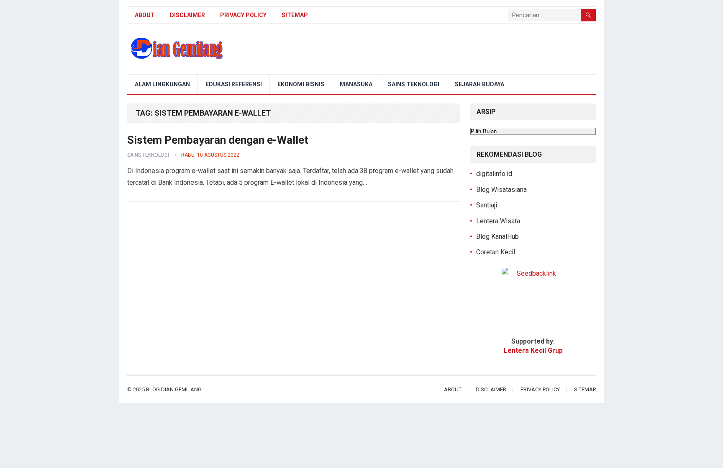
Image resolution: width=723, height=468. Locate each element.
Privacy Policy (243, 15)
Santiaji (486, 205)
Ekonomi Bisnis (300, 84)
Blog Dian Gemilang (174, 389)
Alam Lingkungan (162, 84)
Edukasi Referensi (233, 84)
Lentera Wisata (498, 221)
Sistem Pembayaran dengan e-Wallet (217, 140)
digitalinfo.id (494, 174)
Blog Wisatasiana (501, 190)
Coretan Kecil (495, 252)
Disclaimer (187, 15)
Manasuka (356, 84)
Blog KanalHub (497, 236)
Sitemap (295, 15)
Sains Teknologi (413, 84)
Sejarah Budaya (479, 84)
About (145, 15)
